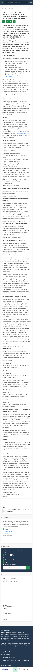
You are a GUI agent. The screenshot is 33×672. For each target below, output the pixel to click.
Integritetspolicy (6, 665)
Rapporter (7, 562)
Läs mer (5, 541)
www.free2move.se (23, 133)
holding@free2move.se (11, 77)
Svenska (7, 555)
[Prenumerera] (28, 567)
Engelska (14, 555)
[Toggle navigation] (30, 2)
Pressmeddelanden (10, 560)
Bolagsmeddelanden (10, 564)
